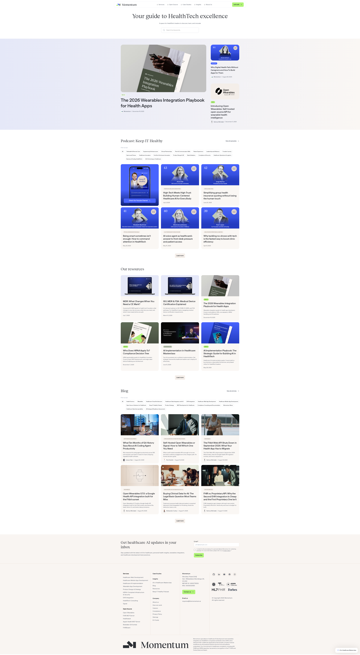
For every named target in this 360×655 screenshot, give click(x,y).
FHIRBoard (126, 627)
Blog (154, 585)
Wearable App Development (132, 586)
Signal (125, 603)
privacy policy (226, 550)
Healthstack (127, 618)
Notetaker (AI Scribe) (130, 624)
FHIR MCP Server (129, 615)
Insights (155, 579)
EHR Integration (128, 597)
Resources (156, 588)
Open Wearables (128, 612)
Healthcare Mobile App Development (135, 580)
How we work (157, 605)
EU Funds (156, 620)
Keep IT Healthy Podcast (161, 591)
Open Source (127, 609)
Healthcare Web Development (133, 577)
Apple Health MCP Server (131, 621)
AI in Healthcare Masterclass (162, 582)
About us (156, 602)
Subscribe (198, 555)
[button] (160, 4)
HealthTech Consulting (130, 600)
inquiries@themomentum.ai (191, 601)
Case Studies (157, 573)
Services (126, 573)
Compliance (157, 611)
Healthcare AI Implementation (133, 583)
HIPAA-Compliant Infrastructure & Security (133, 593)
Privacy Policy (157, 614)
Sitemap (155, 617)
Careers (155, 608)
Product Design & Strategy (132, 589)
